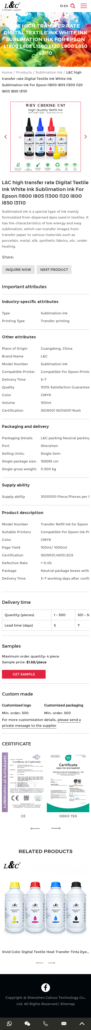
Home (7, 72)
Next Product (54, 269)
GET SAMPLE (24, 674)
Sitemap (67, 1004)
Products (24, 72)
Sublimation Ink (49, 72)
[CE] (23, 782)
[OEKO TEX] (68, 782)
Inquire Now (18, 269)
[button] (37, 828)
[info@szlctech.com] (64, 1024)
